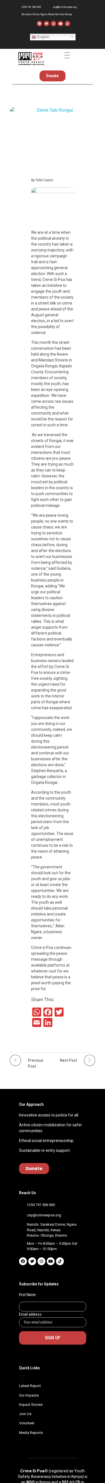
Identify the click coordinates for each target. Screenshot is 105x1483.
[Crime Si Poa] (31, 58)
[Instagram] (53, 23)
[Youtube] (60, 23)
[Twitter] (46, 23)
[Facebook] (39, 23)
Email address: (30, 1314)
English (42, 37)
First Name (27, 1294)
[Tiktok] (60, 1261)
